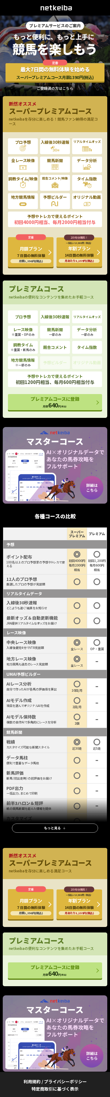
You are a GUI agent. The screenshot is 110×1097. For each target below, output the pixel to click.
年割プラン (79, 252)
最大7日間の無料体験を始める (55, 72)
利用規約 (32, 1081)
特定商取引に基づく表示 (55, 1089)
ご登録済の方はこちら (55, 88)
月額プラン (30, 254)
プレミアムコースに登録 (55, 402)
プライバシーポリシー (65, 1081)
